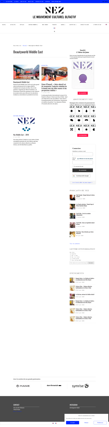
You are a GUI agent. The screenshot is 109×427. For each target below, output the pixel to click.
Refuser (86, 422)
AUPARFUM (47, 1)
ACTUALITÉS (12, 24)
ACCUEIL (4, 24)
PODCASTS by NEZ (39, 1)
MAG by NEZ (30, 1)
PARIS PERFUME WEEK (56, 1)
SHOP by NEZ (23, 1)
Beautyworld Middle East (21, 82)
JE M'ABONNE (83, 135)
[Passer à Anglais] (106, 24)
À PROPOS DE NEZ (97, 24)
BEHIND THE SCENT (85, 24)
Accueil (25, 45)
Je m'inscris (76, 182)
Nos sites (72, 252)
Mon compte (105, 1)
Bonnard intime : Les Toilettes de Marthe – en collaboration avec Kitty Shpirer (85, 279)
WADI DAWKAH (45, 24)
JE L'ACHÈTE (82, 93)
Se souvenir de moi (78, 166)
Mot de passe (74, 158)
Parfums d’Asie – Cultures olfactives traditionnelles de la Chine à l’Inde (84, 287)
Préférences (100, 422)
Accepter (72, 422)
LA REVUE (16, 1)
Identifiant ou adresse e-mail (79, 151)
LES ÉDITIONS (9, 1)
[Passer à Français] (55, 423)
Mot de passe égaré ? (86, 182)
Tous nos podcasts (75, 243)
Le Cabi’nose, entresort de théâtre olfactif (85, 294)
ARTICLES (22, 24)
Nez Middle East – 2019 (21, 135)
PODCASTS (54, 24)
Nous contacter (17, 411)
